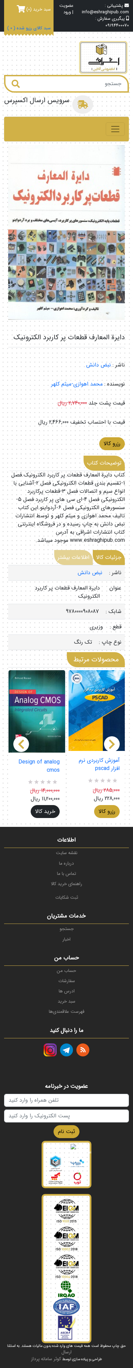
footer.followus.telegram (66, 1049)
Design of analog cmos (39, 766)
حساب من (66, 970)
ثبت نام (66, 1131)
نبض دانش (98, 365)
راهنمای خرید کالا (66, 883)
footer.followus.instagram (50, 1049)
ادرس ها (67, 991)
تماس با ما (66, 873)
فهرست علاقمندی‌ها (66, 1011)
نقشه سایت (66, 852)
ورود (67, 12)
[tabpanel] (66, 607)
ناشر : (119, 365)
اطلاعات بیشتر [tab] (73, 557)
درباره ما (66, 863)
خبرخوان (82, 1049)
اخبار (66, 939)
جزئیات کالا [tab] (108, 557)
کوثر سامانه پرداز (46, 1359)
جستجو (67, 928)
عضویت (66, 6)
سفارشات (66, 981)
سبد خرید (66, 1001)
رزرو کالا (112, 443)
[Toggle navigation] (115, 129)
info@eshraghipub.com (105, 12)
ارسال (66, 1352)
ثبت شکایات (66, 897)
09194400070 (117, 25)
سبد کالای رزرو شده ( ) (29, 28)
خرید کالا (45, 811)
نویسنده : (114, 384)
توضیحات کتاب (104, 463)
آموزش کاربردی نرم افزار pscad (99, 764)
